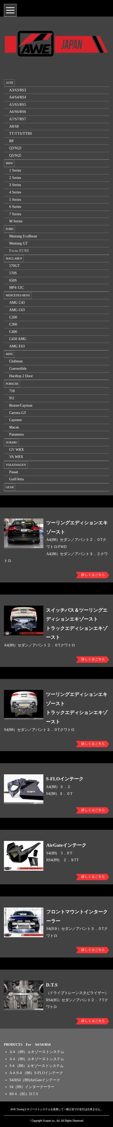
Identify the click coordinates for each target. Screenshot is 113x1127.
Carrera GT (17, 413)
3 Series (15, 185)
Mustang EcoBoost (23, 236)
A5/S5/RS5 (17, 105)
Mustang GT (18, 243)
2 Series (15, 178)
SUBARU (11, 442)
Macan (14, 427)
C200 (13, 317)
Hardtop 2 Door (21, 376)
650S (13, 280)
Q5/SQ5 (15, 155)
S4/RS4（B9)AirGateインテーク (34, 1080)
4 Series (15, 192)
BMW (9, 163)
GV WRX (16, 450)
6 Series (15, 207)
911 (11, 398)
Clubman (16, 361)
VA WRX (16, 457)
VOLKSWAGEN (16, 464)
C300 (13, 324)
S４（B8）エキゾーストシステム (36, 1066)
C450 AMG (17, 339)
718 (12, 391)
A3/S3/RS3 (17, 90)
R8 (11, 141)
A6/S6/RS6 (17, 112)
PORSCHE (12, 383)
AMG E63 (17, 346)
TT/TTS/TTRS (20, 134)
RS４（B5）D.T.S (23, 1094)
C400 (13, 332)
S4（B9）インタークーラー (31, 1087)
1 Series (15, 170)
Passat (13, 472)
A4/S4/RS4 (17, 97)
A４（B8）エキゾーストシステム (36, 1052)
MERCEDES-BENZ (18, 295)
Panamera (16, 434)
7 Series (15, 214)
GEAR (10, 487)
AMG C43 (17, 303)
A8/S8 (14, 126)
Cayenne (15, 420)
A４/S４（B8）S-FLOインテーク (36, 1073)
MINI (9, 354)
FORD (9, 229)
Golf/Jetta (16, 479)
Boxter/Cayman (20, 405)
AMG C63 (17, 310)
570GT (14, 266)
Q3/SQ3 (15, 148)
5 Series (15, 200)
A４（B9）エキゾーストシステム (36, 1059)
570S (13, 273)
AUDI (9, 82)
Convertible (18, 369)
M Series (15, 221)
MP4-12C (16, 288)
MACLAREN (14, 258)
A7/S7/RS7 (17, 119)
